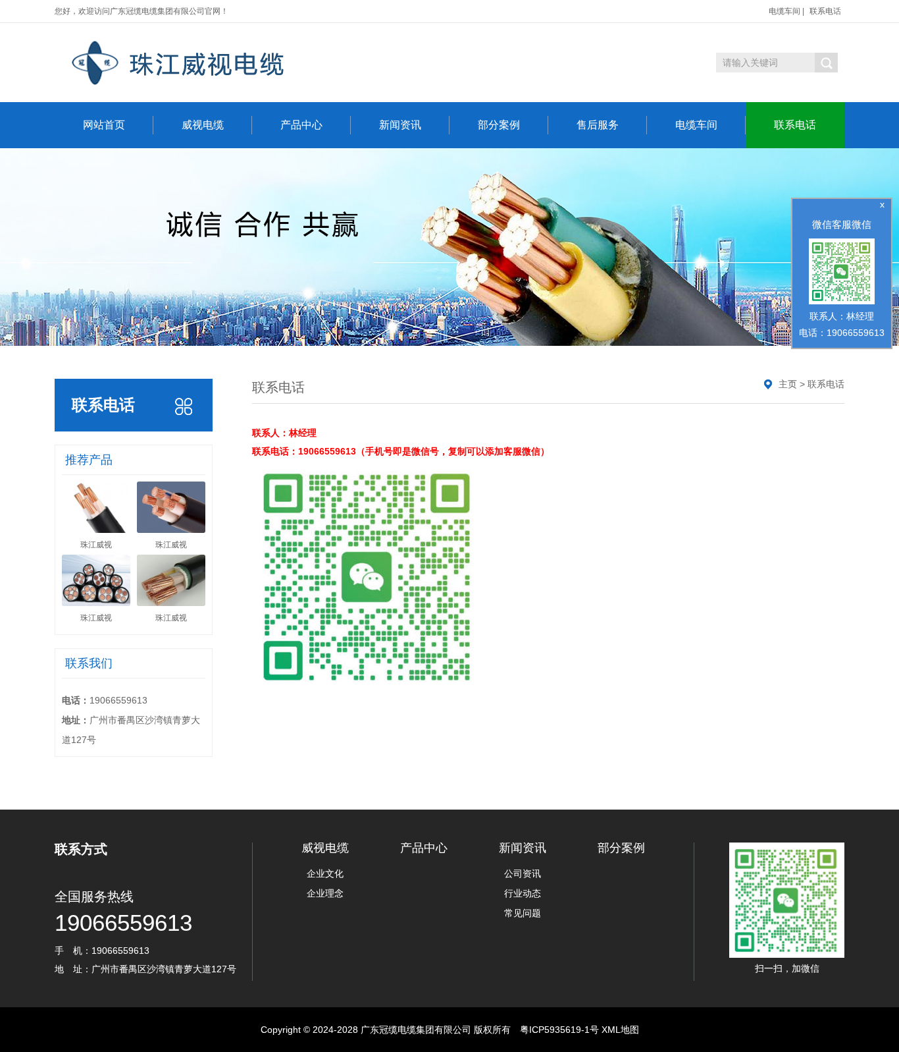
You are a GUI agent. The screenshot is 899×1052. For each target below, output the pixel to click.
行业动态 (522, 893)
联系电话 (825, 11)
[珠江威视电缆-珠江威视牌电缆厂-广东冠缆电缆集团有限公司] (224, 62)
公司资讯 (522, 873)
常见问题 (522, 913)
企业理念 (325, 893)
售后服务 (598, 124)
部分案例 (499, 124)
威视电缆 (203, 124)
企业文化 (325, 873)
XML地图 (620, 1029)
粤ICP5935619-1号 (559, 1029)
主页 (788, 384)
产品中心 (301, 124)
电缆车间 (784, 11)
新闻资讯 (400, 124)
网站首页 (104, 124)
